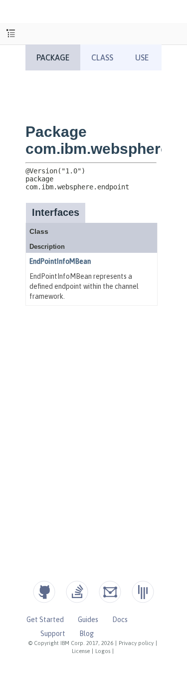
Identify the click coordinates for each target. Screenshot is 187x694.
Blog (86, 634)
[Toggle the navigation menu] (10, 33)
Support (52, 634)
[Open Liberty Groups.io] (110, 592)
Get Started (45, 620)
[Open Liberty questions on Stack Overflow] (77, 592)
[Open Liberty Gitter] (143, 592)
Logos (102, 651)
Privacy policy (136, 643)
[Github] (44, 592)
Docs (120, 620)
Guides (88, 620)
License (81, 651)
